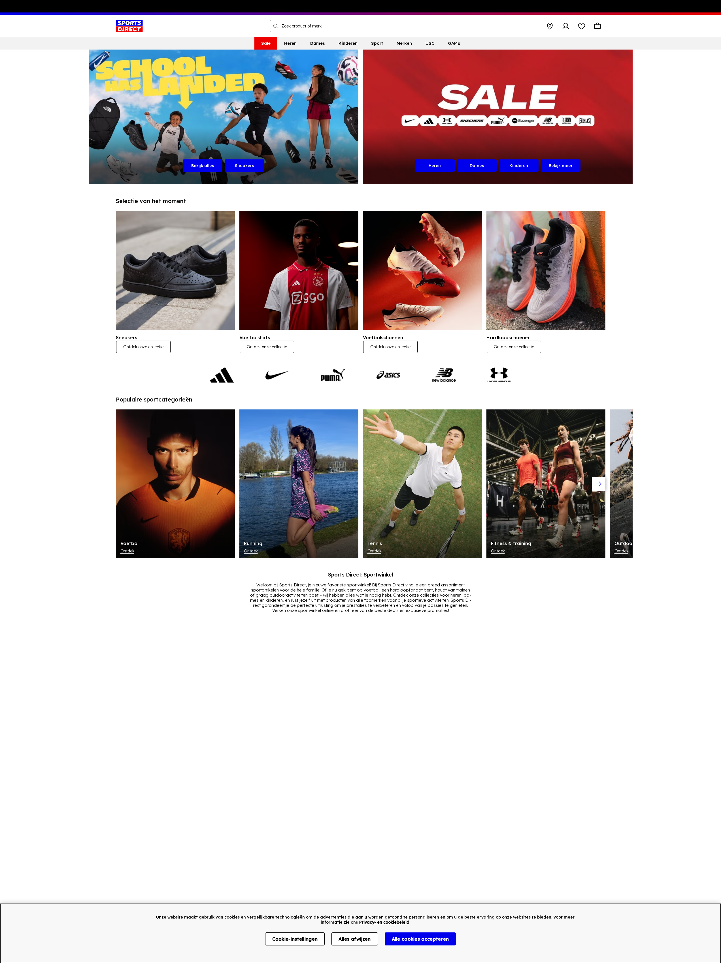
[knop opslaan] (550, 26)
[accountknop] (566, 26)
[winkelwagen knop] (597, 26)
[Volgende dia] (598, 484)
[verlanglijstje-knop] (582, 26)
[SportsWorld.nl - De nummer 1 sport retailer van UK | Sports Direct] (129, 26)
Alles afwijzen (355, 939)
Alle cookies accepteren (420, 939)
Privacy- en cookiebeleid (384, 922)
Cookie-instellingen (295, 939)
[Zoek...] (275, 26)
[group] (361, 483)
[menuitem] (265, 43)
